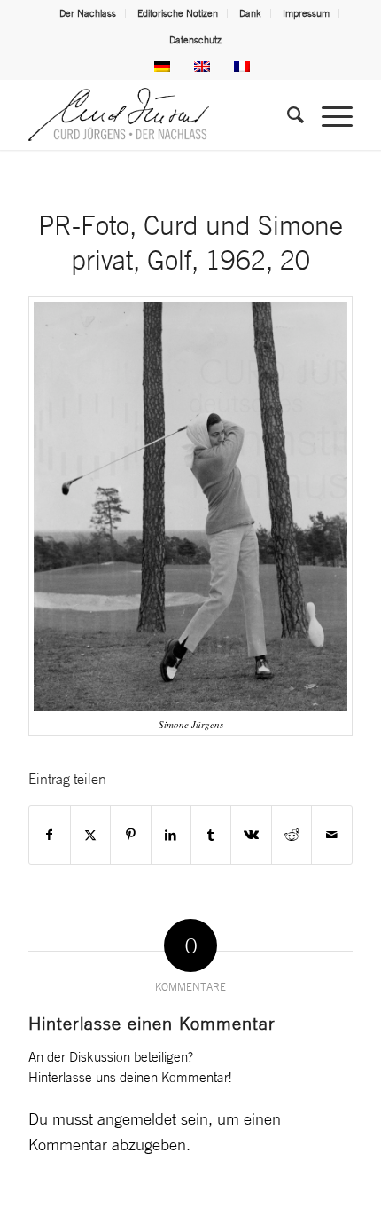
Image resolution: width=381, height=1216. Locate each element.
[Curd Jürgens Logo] (157, 114)
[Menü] (328, 114)
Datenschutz (195, 40)
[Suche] (286, 114)
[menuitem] (88, 13)
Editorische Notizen (177, 13)
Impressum (306, 13)
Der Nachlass (87, 13)
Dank (250, 13)
